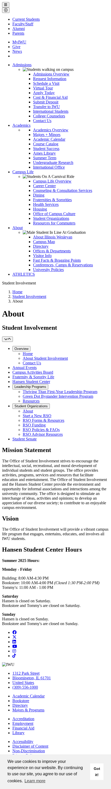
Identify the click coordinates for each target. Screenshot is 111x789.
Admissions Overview (51, 74)
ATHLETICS (23, 274)
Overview (21, 349)
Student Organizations (51, 218)
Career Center (44, 186)
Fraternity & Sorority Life (33, 377)
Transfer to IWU (46, 106)
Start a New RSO (37, 416)
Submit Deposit (45, 102)
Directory (41, 246)
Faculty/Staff (22, 24)
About (17, 228)
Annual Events (24, 367)
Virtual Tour (43, 88)
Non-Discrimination (28, 751)
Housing (40, 209)
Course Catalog (45, 144)
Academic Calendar (49, 139)
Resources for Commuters (54, 223)
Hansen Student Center (31, 381)
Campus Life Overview (52, 181)
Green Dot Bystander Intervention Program (58, 396)
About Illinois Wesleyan (52, 237)
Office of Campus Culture (54, 214)
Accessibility (22, 741)
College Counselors (49, 116)
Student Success (46, 148)
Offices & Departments (52, 251)
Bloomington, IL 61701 (31, 678)
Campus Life (23, 172)
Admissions (21, 65)
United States (23, 682)
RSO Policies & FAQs (41, 429)
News (17, 51)
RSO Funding (34, 425)
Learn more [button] (35, 781)
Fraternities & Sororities (52, 200)
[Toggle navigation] (7, 339)
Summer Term (44, 158)
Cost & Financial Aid (50, 97)
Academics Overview (50, 130)
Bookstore (20, 700)
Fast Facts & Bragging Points (57, 260)
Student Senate (24, 439)
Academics (21, 125)
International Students (50, 111)
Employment (22, 723)
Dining (38, 195)
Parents (18, 33)
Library (18, 733)
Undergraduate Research (53, 162)
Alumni (18, 28)
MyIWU (19, 42)
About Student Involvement (45, 358)
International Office (49, 167)
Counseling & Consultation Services (62, 190)
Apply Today (44, 93)
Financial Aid (23, 728)
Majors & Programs (28, 710)
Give (16, 46)
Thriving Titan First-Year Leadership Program (60, 391)
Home (17, 292)
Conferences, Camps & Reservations (63, 265)
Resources (31, 401)
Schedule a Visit (46, 83)
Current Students (26, 19)
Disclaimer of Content (30, 746)
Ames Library (44, 153)
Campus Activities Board (32, 372)
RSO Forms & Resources (43, 420)
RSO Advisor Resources (43, 434)
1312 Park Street (25, 673)
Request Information (49, 79)
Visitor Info (42, 255)
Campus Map (44, 241)
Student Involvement (29, 296)
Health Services (46, 204)
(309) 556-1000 (25, 687)
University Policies (48, 269)
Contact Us (42, 120)
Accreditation (23, 719)
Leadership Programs (30, 387)
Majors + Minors (46, 134)
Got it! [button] (97, 772)
